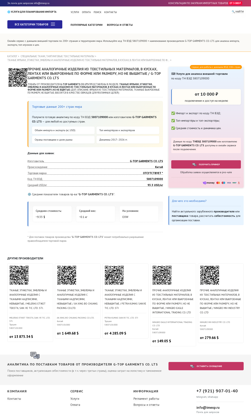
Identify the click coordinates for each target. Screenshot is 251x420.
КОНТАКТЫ (110, 12)
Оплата (75, 405)
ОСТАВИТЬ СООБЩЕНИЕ (209, 366)
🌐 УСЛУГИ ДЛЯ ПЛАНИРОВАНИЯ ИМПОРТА (31, 11)
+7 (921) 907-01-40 (217, 391)
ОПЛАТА (86, 12)
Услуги (74, 399)
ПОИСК (97, 12)
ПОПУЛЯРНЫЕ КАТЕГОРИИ (87, 25)
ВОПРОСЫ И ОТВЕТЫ (120, 25)
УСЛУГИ (75, 12)
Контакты (14, 399)
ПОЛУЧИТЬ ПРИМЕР (209, 164)
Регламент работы (146, 399)
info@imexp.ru (208, 407)
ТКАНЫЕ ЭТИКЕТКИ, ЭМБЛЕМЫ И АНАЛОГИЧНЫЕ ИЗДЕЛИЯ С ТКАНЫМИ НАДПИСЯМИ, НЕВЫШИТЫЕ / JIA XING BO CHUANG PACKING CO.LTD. (77, 299)
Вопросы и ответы (146, 405)
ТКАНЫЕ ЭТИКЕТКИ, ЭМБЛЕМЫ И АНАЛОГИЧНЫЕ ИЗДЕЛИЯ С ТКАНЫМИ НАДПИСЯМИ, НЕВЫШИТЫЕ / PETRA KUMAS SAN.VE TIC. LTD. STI (125, 299)
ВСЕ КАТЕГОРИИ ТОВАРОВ (32, 24)
